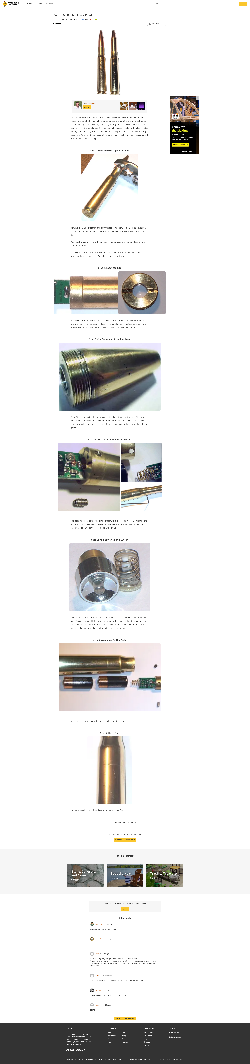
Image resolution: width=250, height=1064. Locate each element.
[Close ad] (197, 98)
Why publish (148, 1033)
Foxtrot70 (98, 990)
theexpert (98, 976)
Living (124, 1036)
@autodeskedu (177, 1037)
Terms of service (92, 1059)
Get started (148, 1036)
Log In (233, 4)
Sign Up (243, 4)
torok (97, 954)
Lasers (77, 19)
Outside (124, 1039)
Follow (86, 107)
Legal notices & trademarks (172, 1059)
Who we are (148, 1045)
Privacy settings (120, 1059)
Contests (39, 4)
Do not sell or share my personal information (144, 1059)
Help (145, 1039)
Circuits (70, 19)
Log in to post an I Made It (125, 840)
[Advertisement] (184, 125)
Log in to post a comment (125, 1018)
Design (111, 1039)
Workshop (112, 1036)
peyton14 (98, 939)
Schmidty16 (99, 924)
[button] (164, 24)
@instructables (178, 1033)
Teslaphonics (60, 19)
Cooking (125, 1033)
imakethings (99, 1005)
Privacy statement (106, 1059)
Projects (29, 4)
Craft (110, 1042)
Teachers (49, 4)
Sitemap (147, 1042)
